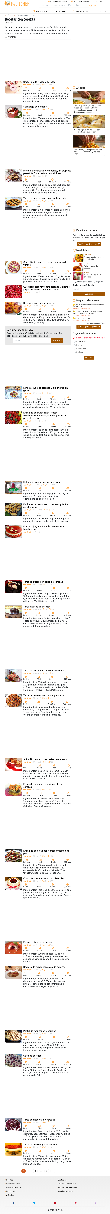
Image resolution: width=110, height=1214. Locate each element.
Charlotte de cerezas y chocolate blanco (45, 878)
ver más (12, 37)
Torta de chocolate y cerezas (39, 1119)
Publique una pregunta (90, 327)
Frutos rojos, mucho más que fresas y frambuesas (43, 527)
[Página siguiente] (46, 1171)
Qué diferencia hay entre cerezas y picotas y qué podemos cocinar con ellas (46, 288)
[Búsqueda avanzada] (95, 6)
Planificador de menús (88, 244)
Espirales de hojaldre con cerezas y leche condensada (45, 505)
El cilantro (80, 352)
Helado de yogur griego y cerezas (41, 482)
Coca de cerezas (32, 1055)
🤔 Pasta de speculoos (82, 318)
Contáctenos (63, 1180)
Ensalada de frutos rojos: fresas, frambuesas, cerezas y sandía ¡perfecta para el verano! (44, 415)
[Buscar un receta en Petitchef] (91, 5)
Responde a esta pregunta (81, 308)
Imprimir (99, 282)
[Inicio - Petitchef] (6, 15)
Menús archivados (84, 282)
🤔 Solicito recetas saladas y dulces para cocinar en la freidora (87, 312)
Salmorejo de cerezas (35, 106)
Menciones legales (65, 1191)
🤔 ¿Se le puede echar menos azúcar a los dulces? (88, 306)
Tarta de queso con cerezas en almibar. (44, 670)
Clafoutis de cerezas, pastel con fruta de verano (45, 263)
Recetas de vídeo (13, 1184)
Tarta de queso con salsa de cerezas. (43, 581)
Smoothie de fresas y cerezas (39, 82)
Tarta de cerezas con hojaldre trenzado (44, 198)
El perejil (79, 345)
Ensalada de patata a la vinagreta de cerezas (43, 785)
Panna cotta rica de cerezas (38, 942)
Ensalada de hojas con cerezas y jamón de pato (46, 852)
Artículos (60, 11)
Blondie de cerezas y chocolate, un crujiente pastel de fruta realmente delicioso (47, 172)
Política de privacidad (67, 1184)
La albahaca (81, 341)
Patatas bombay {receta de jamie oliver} (94, 258)
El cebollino (81, 348)
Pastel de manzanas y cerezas (39, 1031)
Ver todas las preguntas (95, 323)
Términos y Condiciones (67, 1187)
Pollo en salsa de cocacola (91, 267)
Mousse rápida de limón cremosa (94, 276)
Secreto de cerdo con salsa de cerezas (44, 967)
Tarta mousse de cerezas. (37, 606)
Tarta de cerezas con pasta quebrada (43, 695)
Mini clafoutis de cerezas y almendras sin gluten (45, 389)
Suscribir (57, 340)
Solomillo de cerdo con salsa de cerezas (45, 759)
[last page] (52, 1171)
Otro (100, 11)
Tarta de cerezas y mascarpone (40, 1144)
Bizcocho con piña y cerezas (38, 303)
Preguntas (81, 11)
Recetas (40, 11)
